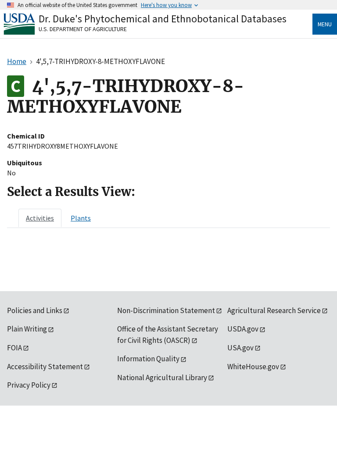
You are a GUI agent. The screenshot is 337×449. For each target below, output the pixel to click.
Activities (40, 218)
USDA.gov (242, 329)
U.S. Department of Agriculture (83, 29)
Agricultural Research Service (274, 310)
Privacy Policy (28, 385)
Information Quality (148, 358)
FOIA (14, 348)
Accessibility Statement (45, 366)
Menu (325, 24)
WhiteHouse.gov (253, 366)
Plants (81, 218)
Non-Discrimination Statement (166, 310)
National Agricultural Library (162, 377)
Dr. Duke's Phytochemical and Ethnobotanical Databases (163, 18)
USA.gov (240, 348)
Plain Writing (27, 329)
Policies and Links (34, 310)
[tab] (40, 218)
